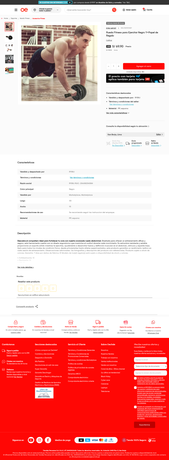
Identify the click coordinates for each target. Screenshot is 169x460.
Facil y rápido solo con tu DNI (18, 353)
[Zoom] (10, 26)
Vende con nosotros (108, 365)
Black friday (105, 376)
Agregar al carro (143, 66)
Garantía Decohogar (43, 373)
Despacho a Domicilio (43, 358)
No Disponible (117, 146)
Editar (158, 134)
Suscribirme (144, 425)
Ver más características (116, 113)
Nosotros (104, 350)
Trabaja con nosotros (109, 358)
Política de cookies (75, 364)
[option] (84, 2)
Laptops (104, 388)
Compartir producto (25, 306)
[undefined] (59, 63)
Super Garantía (41, 369)
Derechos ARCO (74, 374)
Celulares (104, 384)
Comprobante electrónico (78, 377)
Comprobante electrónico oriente (81, 381)
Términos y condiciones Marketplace (82, 360)
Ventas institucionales (109, 361)
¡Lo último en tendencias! (110, 373)
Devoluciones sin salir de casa (46, 365)
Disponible (136, 146)
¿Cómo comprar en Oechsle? (46, 350)
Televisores (105, 391)
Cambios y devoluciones (44, 354)
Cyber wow (105, 380)
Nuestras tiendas (107, 354)
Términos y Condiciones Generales (81, 350)
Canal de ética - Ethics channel (113, 369)
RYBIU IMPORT (111, 28)
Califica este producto (109, 40)
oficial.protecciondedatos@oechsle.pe (85, 457)
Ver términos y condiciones (122, 104)
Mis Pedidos (39, 361)
